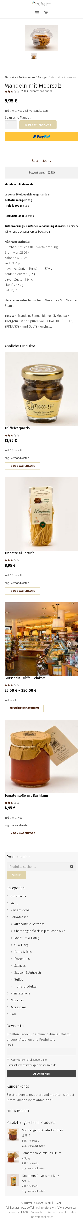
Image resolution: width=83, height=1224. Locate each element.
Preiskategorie (20, 993)
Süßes (18, 979)
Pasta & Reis (23, 952)
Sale (13, 1014)
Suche (16, 875)
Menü (14, 903)
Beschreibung (41, 161)
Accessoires (18, 1007)
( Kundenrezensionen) (36, 91)
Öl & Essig (21, 945)
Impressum (13, 1212)
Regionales (22, 959)
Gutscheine (18, 896)
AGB (25, 1212)
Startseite (10, 77)
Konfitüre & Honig (26, 938)
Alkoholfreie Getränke (29, 924)
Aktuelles (17, 1000)
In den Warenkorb (38, 124)
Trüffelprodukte (25, 986)
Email (10, 1045)
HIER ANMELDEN (18, 1111)
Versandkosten (38, 110)
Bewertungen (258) (41, 172)
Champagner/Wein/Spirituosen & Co (39, 931)
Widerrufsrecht (57, 1212)
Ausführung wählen (24, 708)
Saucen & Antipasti (27, 972)
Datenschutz (38, 1212)
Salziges (43, 77)
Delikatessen (27, 77)
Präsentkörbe (20, 910)
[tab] (41, 161)
